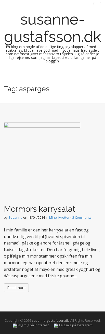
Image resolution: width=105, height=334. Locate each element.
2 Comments (81, 217)
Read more (16, 287)
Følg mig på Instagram (76, 325)
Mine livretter (59, 217)
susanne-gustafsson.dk (52, 28)
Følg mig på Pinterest (33, 325)
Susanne (15, 217)
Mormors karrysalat (39, 209)
